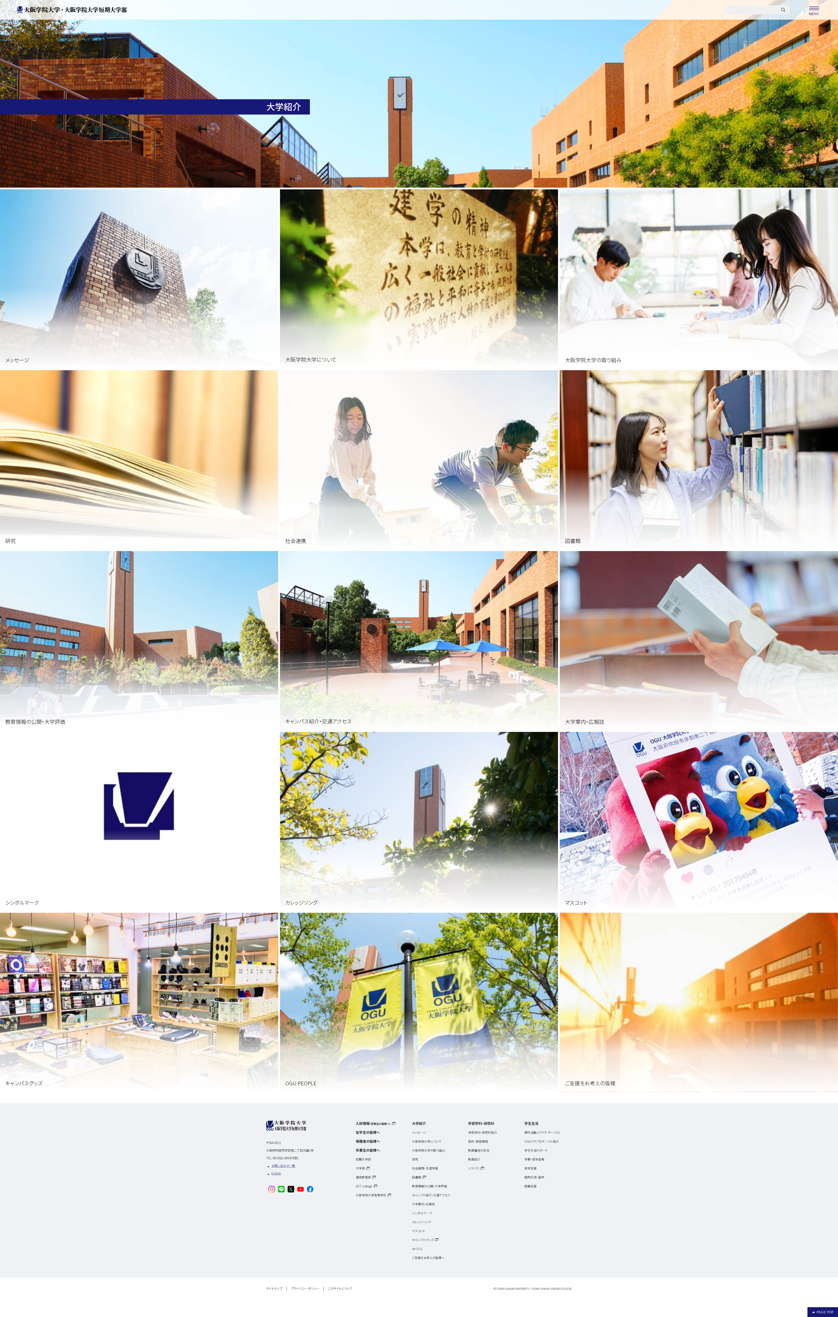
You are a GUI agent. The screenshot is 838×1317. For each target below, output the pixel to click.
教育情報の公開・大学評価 (429, 1186)
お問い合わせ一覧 (283, 1165)
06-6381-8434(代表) (285, 1158)
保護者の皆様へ (368, 1141)
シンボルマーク (422, 1213)
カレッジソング (421, 1222)
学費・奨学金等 (534, 1159)
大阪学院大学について (427, 1141)
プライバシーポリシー (305, 1289)
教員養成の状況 (478, 1150)
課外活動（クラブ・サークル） (542, 1132)
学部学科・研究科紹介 (482, 1132)
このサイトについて (340, 1289)
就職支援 (530, 1186)
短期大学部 (363, 1159)
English (276, 1173)
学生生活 (531, 1123)
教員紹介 (474, 1159)
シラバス (473, 1168)
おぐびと (417, 1249)
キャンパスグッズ (423, 1240)
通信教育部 (363, 1177)
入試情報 (373, 1123)
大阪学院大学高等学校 (371, 1195)
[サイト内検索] (783, 9)
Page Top (825, 1312)
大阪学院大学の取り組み (428, 1150)
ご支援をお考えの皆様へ (428, 1257)
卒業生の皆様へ (368, 1150)
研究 (415, 1159)
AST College (364, 1186)
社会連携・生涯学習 (425, 1168)
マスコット (418, 1231)
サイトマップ (274, 1289)
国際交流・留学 (534, 1177)
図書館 (416, 1177)
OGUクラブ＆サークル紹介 (541, 1141)
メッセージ (419, 1132)
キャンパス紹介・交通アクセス (431, 1195)
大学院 (360, 1168)
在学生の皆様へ (368, 1132)
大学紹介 (419, 1123)
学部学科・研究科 (481, 1123)
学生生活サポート (536, 1150)
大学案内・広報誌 (423, 1204)
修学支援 (530, 1168)
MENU (814, 13)
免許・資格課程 (478, 1141)
